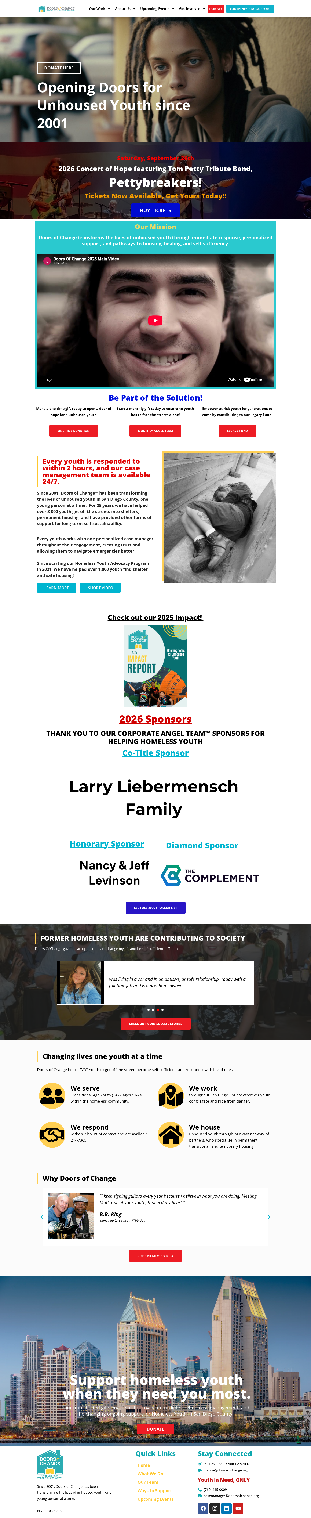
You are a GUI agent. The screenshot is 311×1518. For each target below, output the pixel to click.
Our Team (148, 1482)
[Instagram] (214, 1508)
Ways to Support (155, 1490)
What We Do (150, 1474)
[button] (148, 1010)
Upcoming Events (154, 8)
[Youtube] (238, 1508)
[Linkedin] (226, 1508)
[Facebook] (203, 1508)
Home (144, 1465)
